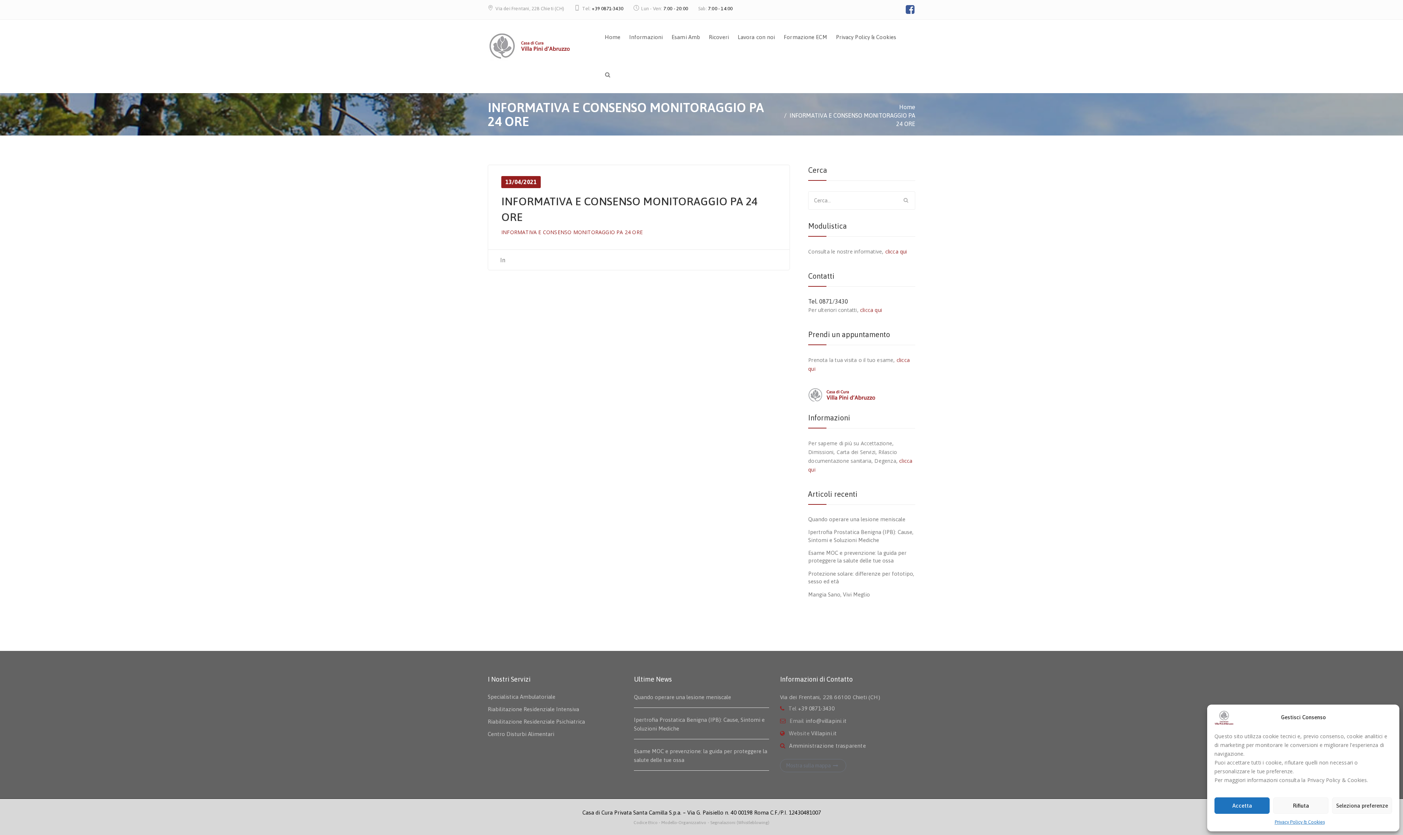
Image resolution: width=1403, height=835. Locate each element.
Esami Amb (686, 37)
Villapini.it (824, 733)
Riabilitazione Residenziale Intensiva (533, 709)
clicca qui (896, 251)
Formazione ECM (805, 37)
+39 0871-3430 (607, 8)
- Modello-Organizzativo (682, 822)
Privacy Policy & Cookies (1300, 822)
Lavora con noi (756, 37)
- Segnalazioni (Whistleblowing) (738, 822)
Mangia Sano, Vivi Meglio (839, 594)
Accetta (1242, 805)
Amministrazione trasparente (827, 746)
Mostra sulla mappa (808, 766)
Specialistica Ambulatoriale (521, 697)
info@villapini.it (826, 721)
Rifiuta (1301, 805)
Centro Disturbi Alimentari (521, 734)
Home (612, 37)
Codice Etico (646, 822)
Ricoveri (719, 37)
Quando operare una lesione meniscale (856, 519)
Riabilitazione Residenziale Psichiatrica (536, 721)
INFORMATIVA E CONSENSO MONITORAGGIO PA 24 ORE (572, 232)
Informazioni (646, 37)
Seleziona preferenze (1362, 805)
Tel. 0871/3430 (828, 301)
